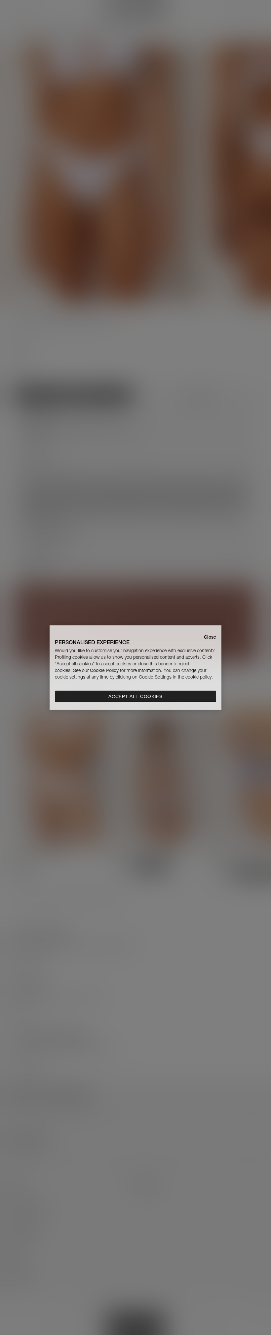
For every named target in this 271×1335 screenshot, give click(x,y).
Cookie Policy (104, 670)
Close (210, 636)
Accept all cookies (135, 696)
